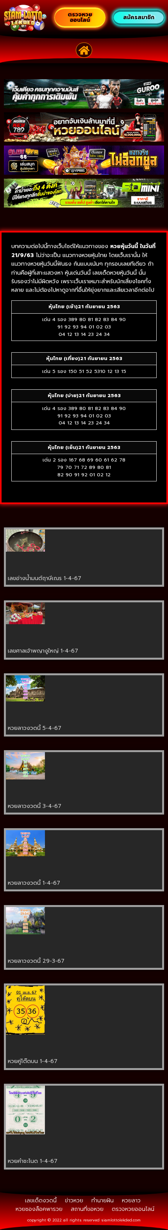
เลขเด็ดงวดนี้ (41, 1200)
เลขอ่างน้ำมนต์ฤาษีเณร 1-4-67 (44, 578)
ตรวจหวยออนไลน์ (133, 1209)
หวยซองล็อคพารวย (39, 1209)
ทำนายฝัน (102, 1200)
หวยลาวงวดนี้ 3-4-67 (34, 806)
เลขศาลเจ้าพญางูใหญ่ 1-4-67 (43, 651)
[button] (84, 50)
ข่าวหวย (74, 1200)
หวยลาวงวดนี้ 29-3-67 (36, 961)
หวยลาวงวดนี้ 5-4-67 (34, 728)
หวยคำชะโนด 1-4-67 (32, 1161)
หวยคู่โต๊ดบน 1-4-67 (32, 1061)
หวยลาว (131, 1200)
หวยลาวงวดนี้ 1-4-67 (34, 883)
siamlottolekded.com (121, 1220)
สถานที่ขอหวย (87, 1209)
